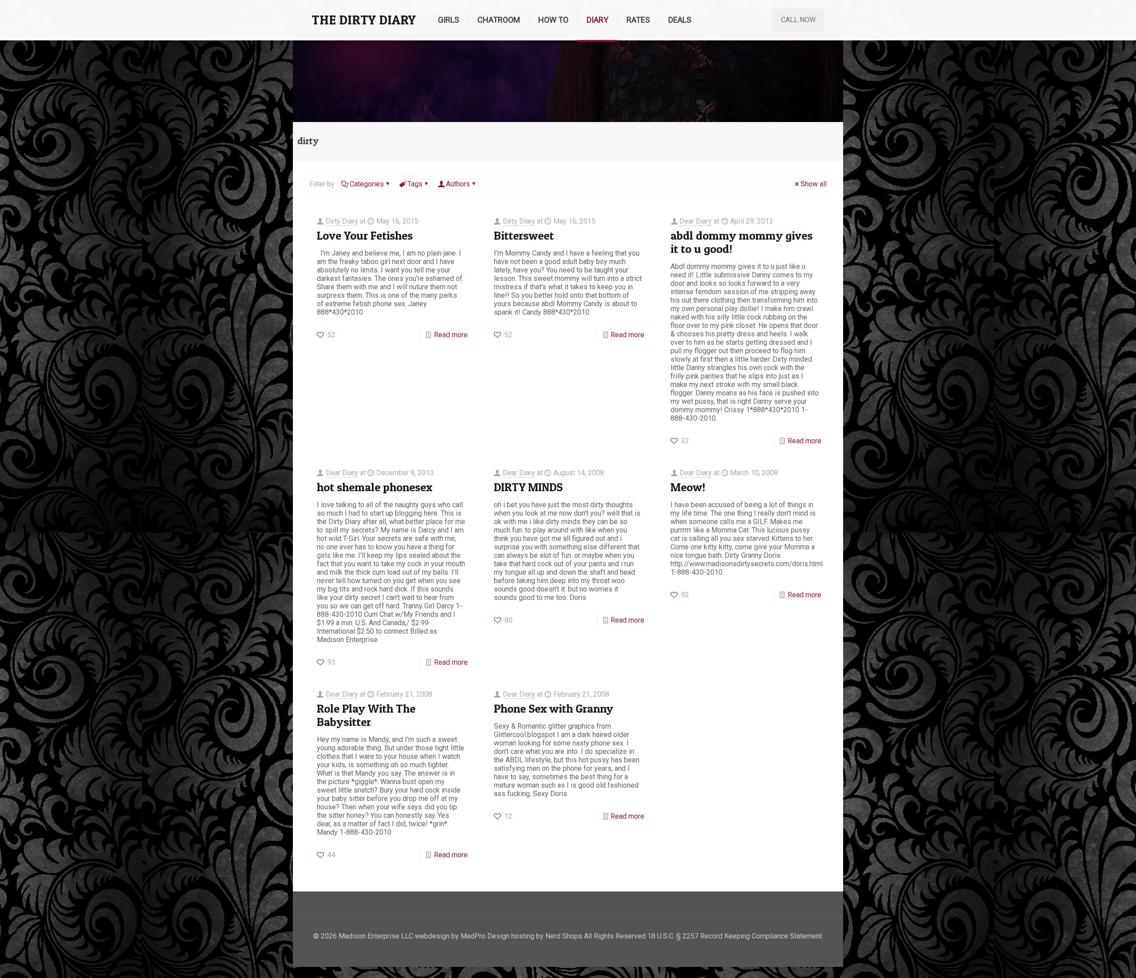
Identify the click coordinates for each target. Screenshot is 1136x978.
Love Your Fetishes (365, 235)
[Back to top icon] (1093, 959)
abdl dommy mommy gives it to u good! (742, 242)
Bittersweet (524, 235)
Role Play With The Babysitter (366, 715)
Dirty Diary (342, 221)
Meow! (688, 487)
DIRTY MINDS (528, 487)
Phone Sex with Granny (553, 708)
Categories (367, 184)
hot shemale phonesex (374, 487)
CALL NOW (798, 20)
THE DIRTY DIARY (364, 20)
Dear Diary (695, 221)
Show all (814, 184)
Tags (414, 184)
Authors (458, 184)
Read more (451, 335)
